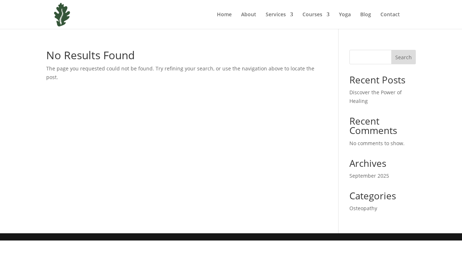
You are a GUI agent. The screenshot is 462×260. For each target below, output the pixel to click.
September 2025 (369, 175)
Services (276, 15)
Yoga (345, 15)
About (248, 15)
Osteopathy (363, 208)
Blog (365, 15)
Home (224, 15)
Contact (390, 15)
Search (403, 57)
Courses (312, 15)
